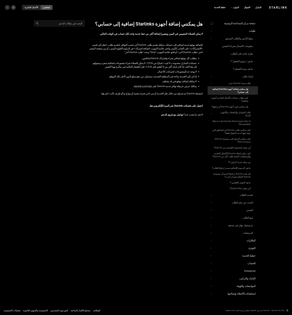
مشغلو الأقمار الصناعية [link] (80, 310)
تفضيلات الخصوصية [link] (12, 310)
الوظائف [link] (96, 310)
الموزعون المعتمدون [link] (59, 310)
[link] (278, 7)
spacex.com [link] (230, 310)
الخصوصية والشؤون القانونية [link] (35, 310)
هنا (102, 93)
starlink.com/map (143, 86)
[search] (37, 23)
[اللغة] (13, 7)
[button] (233, 31)
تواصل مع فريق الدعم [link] (172, 114)
